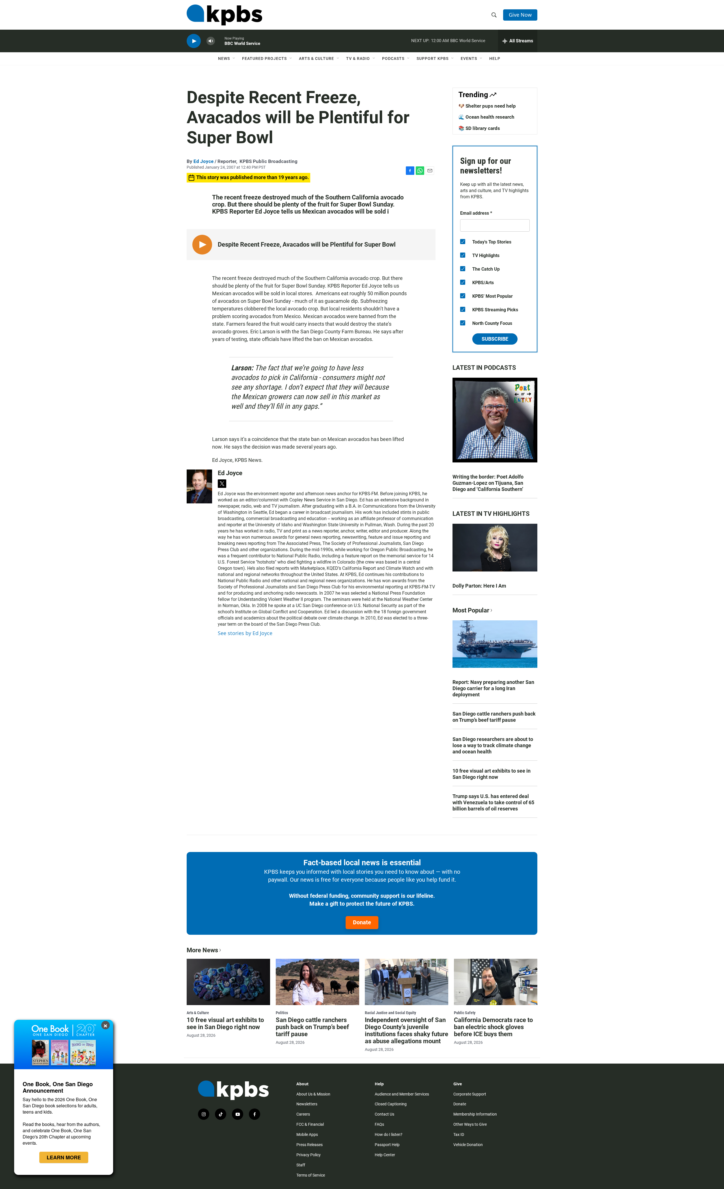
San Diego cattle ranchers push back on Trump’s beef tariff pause (494, 717)
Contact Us (384, 1114)
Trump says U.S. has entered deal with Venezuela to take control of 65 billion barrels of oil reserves (493, 802)
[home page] (224, 15)
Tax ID (458, 1134)
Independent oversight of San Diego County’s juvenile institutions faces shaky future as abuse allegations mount (406, 1030)
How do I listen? (388, 1134)
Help (494, 58)
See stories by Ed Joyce (245, 633)
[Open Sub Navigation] (234, 58)
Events (469, 58)
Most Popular (471, 610)
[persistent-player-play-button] (194, 41)
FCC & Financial (310, 1124)
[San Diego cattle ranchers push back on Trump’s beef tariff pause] (317, 982)
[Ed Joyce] (199, 486)
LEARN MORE (64, 1157)
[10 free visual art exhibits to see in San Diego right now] (228, 982)
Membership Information (475, 1114)
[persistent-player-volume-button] (211, 41)
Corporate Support (469, 1094)
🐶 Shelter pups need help (487, 106)
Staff (300, 1165)
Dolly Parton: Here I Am (479, 586)
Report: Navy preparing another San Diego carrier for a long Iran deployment (493, 688)
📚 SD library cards (479, 128)
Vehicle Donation (468, 1144)
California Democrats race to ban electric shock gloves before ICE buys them (493, 1027)
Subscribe (495, 339)
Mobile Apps (307, 1134)
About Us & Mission (313, 1094)
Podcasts (393, 58)
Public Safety (464, 1012)
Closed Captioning (391, 1104)
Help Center (385, 1155)
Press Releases (309, 1144)
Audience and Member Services (402, 1094)
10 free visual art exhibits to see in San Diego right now (492, 774)
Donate (362, 922)
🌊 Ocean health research (486, 117)
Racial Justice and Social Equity (390, 1012)
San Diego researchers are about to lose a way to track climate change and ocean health (493, 745)
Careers (303, 1114)
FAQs (379, 1124)
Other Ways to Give (470, 1124)
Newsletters (306, 1104)
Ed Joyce (203, 161)
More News (202, 950)
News (224, 58)
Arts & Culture (316, 58)
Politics (282, 1012)
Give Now (520, 14)
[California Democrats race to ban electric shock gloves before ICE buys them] (495, 982)
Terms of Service (310, 1175)
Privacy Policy (308, 1155)
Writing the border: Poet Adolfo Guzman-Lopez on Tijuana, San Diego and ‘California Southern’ (488, 483)
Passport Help (387, 1144)
